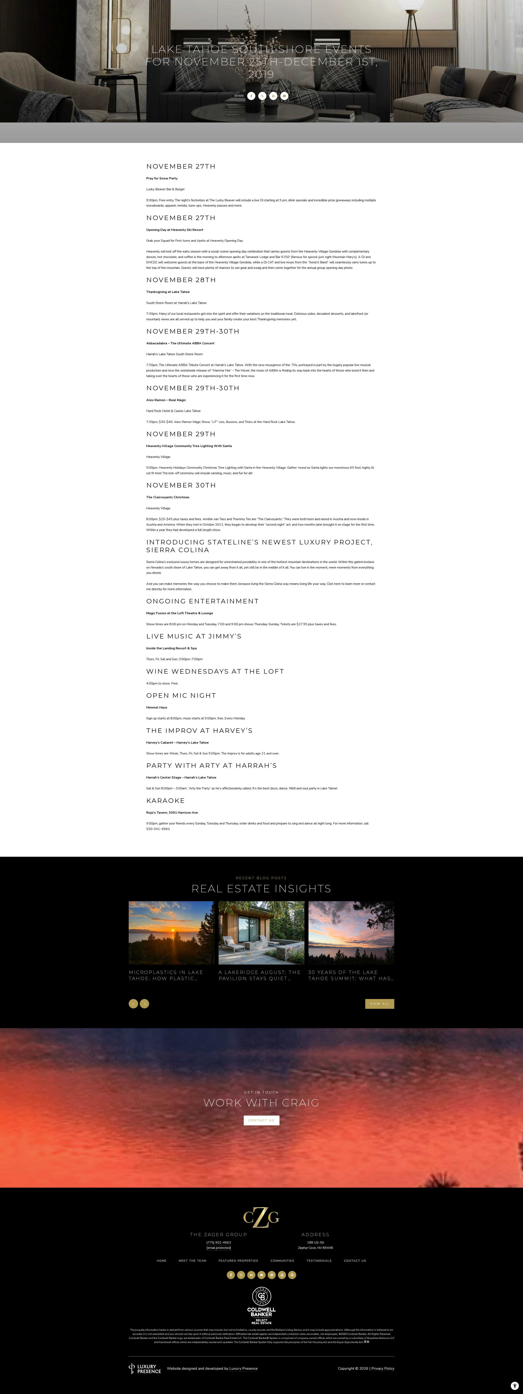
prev (133, 1003)
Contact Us (355, 1261)
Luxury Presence (243, 1368)
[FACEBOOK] (231, 1275)
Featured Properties (238, 1261)
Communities (282, 1261)
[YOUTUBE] (261, 1275)
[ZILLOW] (282, 1275)
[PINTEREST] (272, 1275)
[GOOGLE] (292, 1275)
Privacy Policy (382, 1368)
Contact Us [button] (261, 1120)
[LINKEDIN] (251, 1275)
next (144, 1003)
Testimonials (319, 1261)
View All (380, 1004)
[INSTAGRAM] (241, 1275)
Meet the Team (193, 1261)
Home (162, 1261)
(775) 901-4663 (218, 1242)
